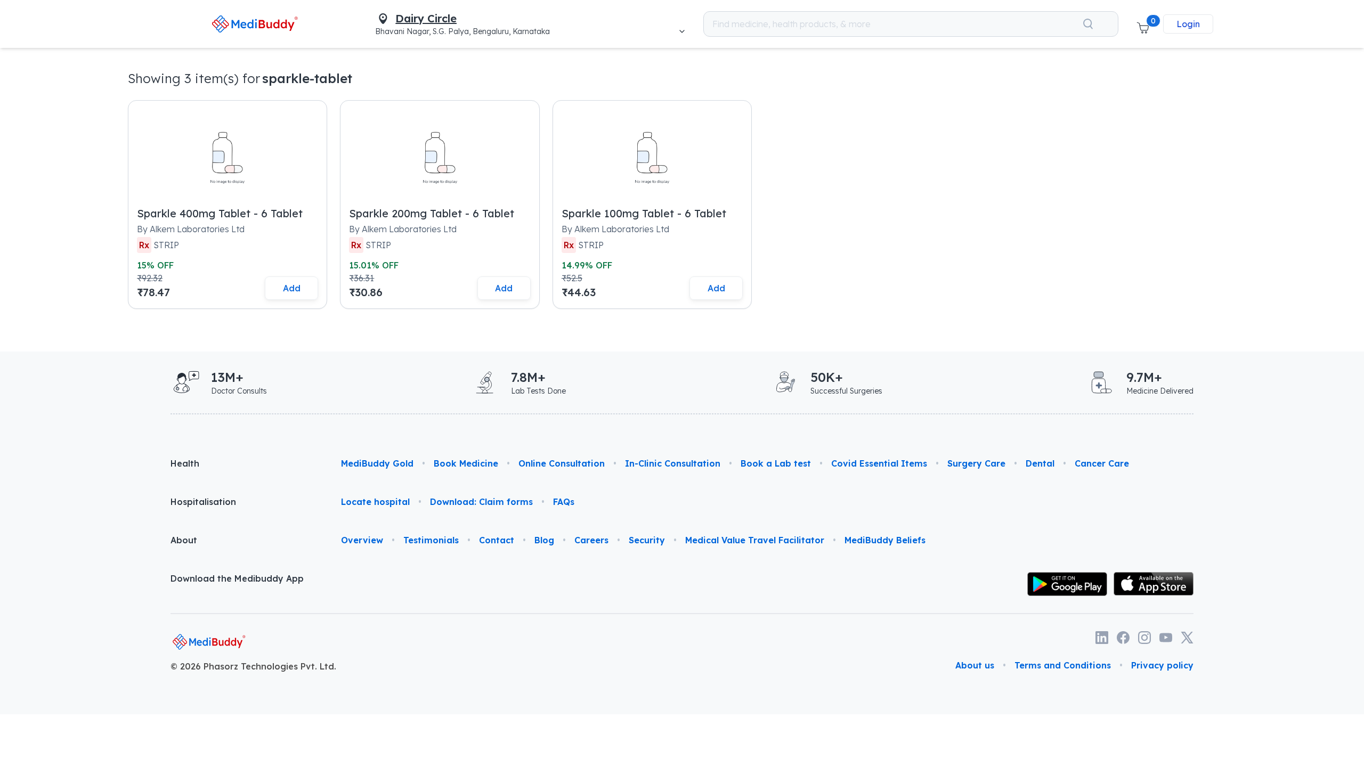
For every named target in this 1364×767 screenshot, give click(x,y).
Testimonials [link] (431, 540)
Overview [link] (362, 540)
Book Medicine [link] (466, 463)
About (183, 540)
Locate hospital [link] (375, 501)
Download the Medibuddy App (237, 578)
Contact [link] (496, 540)
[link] (254, 23)
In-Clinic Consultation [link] (672, 463)
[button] (1142, 24)
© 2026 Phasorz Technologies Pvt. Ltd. (253, 666)
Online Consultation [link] (561, 463)
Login (1188, 24)
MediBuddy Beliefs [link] (885, 540)
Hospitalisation (203, 501)
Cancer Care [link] (1102, 463)
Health (184, 463)
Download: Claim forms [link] (481, 501)
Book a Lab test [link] (776, 463)
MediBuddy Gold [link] (377, 463)
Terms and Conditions (1062, 665)
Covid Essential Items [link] (879, 463)
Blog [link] (544, 540)
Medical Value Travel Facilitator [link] (754, 540)
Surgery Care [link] (976, 463)
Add (292, 288)
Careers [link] (591, 540)
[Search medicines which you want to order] (1088, 24)
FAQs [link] (563, 501)
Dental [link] (1040, 463)
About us (974, 665)
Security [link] (647, 540)
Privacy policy (1162, 665)
